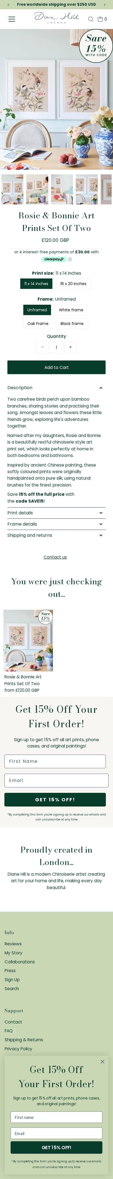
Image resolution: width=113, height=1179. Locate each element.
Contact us (55, 557)
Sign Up (12, 980)
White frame (71, 310)
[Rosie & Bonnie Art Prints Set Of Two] (28, 640)
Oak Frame (38, 323)
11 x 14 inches (36, 283)
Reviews (13, 944)
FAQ (9, 1031)
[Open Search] (90, 19)
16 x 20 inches (73, 283)
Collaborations (20, 962)
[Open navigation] (19, 19)
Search (12, 989)
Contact (13, 1022)
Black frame (72, 323)
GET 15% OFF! (55, 799)
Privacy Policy (18, 1049)
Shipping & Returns (24, 1040)
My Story (13, 953)
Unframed (37, 310)
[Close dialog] (102, 1062)
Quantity (56, 336)
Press (10, 970)
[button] (56, 387)
